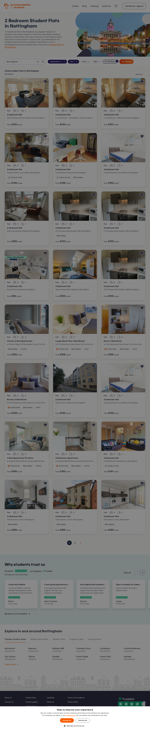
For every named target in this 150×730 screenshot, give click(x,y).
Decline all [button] (82, 720)
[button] (75, 725)
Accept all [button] (67, 720)
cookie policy (70, 715)
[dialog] (75, 718)
